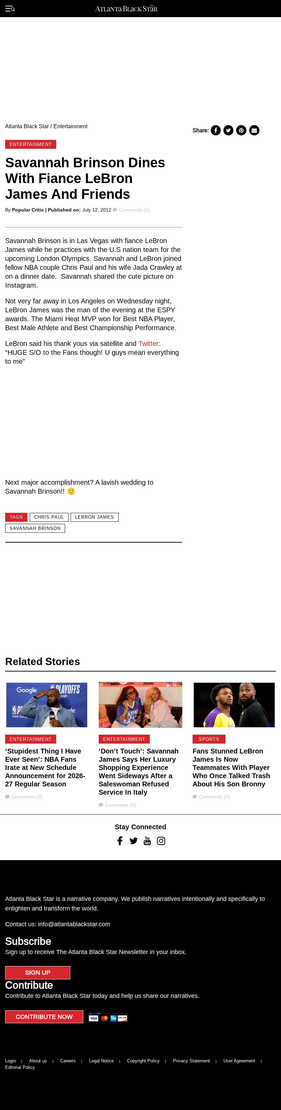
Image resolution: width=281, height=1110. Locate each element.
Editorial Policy (20, 1067)
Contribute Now (44, 1016)
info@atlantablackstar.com (74, 924)
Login (10, 1060)
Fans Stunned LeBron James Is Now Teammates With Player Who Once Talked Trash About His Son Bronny (231, 767)
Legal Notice (101, 1060)
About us (38, 1060)
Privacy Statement (191, 1060)
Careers (68, 1060)
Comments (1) (134, 210)
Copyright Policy (143, 1060)
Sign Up (37, 972)
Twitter (148, 343)
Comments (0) (26, 796)
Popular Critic (28, 210)
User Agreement (239, 1060)
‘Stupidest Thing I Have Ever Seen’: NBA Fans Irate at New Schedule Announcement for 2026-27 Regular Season (45, 767)
